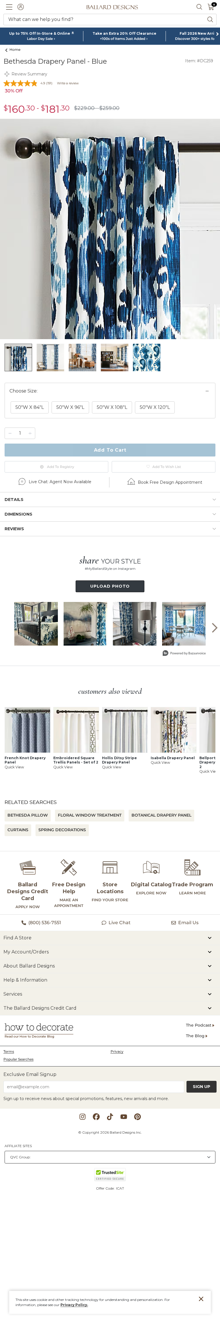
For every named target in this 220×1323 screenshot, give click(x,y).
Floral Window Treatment (89, 815)
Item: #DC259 (199, 61)
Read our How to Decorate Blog (29, 1036)
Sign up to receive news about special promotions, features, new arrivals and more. (86, 1098)
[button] (9, 7)
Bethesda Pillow (27, 815)
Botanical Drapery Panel (161, 815)
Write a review (68, 83)
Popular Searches (18, 1059)
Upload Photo (110, 586)
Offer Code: (105, 1188)
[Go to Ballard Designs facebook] (96, 1116)
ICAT (120, 1188)
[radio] (30, 407)
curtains (17, 829)
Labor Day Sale (40, 38)
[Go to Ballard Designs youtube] (123, 1116)
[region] (110, 408)
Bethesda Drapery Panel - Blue (55, 61)
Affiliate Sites (18, 1146)
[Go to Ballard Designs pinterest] (137, 1116)
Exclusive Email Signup (29, 1074)
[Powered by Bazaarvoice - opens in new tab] (184, 653)
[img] (110, 229)
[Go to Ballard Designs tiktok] (110, 1116)
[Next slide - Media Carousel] (214, 628)
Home (15, 49)
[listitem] (18, 357)
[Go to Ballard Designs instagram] (82, 1116)
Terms (8, 1051)
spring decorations (62, 829)
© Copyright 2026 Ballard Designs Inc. (110, 1132)
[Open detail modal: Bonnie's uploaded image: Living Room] (134, 624)
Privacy (117, 1051)
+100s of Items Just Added (122, 38)
